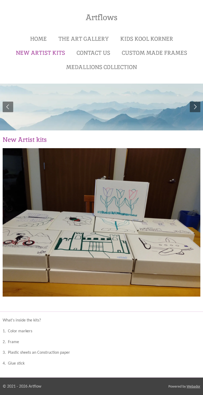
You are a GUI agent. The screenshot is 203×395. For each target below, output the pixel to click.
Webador (193, 386)
